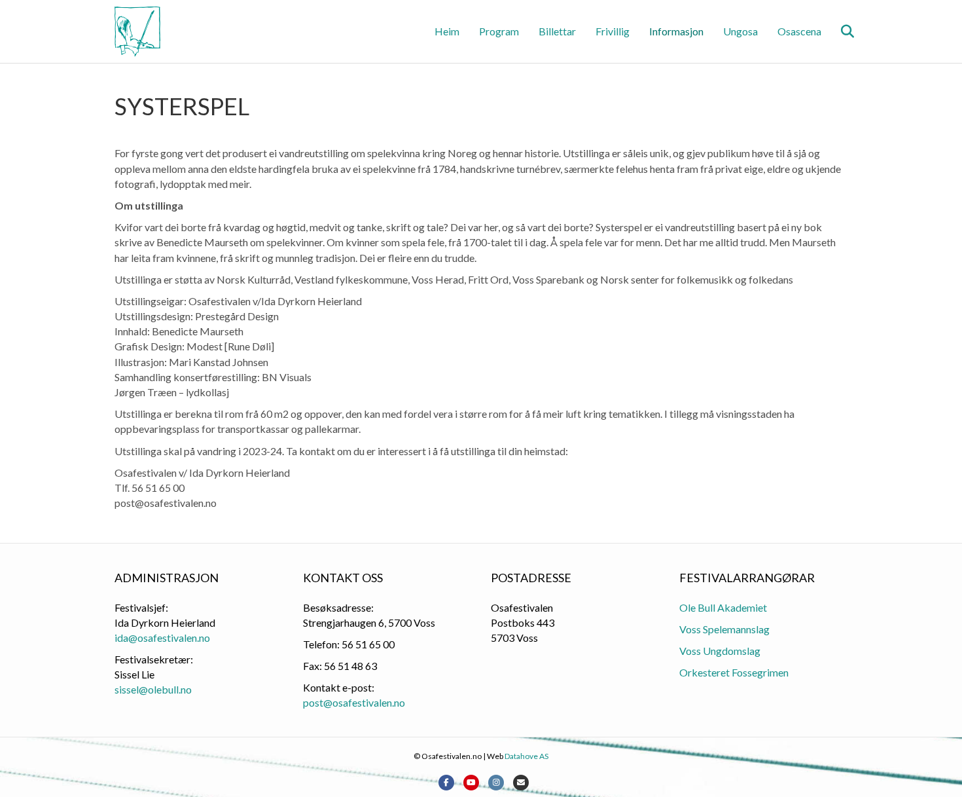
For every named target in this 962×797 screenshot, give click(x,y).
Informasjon (676, 31)
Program (499, 31)
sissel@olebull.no (153, 689)
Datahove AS (526, 756)
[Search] (839, 31)
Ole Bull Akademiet (723, 607)
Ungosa (740, 31)
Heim (447, 31)
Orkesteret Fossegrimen (734, 672)
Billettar (557, 31)
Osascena (799, 31)
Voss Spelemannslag (724, 629)
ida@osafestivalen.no (162, 637)
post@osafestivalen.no (354, 702)
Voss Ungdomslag (719, 650)
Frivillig (613, 31)
